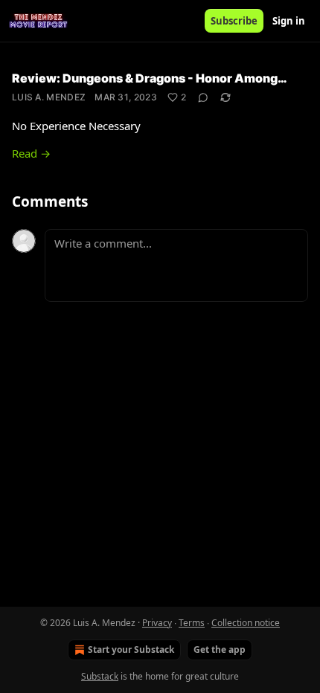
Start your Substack (131, 649)
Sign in (288, 21)
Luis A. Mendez (49, 97)
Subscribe (234, 21)
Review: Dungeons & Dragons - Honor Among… (149, 78)
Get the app (219, 649)
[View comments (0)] (203, 97)
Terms (192, 622)
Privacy (157, 622)
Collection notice (245, 622)
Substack (99, 676)
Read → (31, 153)
